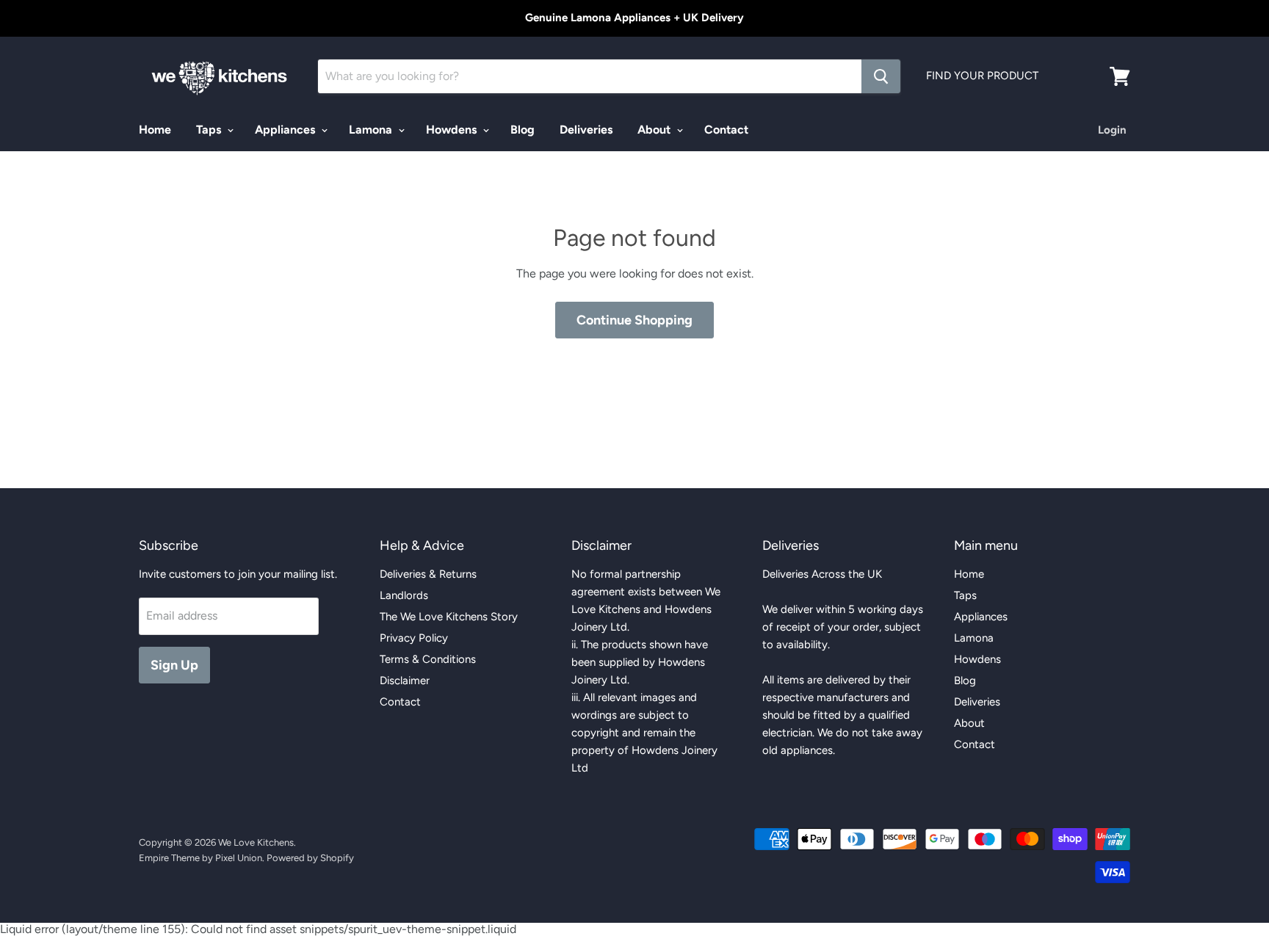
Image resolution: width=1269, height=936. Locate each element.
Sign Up (174, 665)
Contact (726, 130)
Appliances (286, 130)
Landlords (404, 595)
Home (155, 130)
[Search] (880, 76)
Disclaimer (405, 680)
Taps (210, 130)
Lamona (372, 130)
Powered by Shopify (310, 857)
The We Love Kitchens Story (449, 616)
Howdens (453, 130)
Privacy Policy (414, 638)
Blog (522, 130)
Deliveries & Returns (428, 574)
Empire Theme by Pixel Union (200, 857)
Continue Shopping (634, 320)
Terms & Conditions (428, 659)
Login (1112, 130)
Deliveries (586, 130)
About (655, 130)
